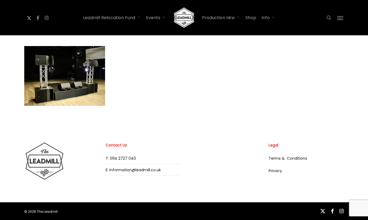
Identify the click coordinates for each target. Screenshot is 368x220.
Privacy (275, 170)
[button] (340, 17)
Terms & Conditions (288, 158)
